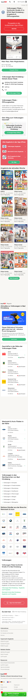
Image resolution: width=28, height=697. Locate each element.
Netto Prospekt (4, 654)
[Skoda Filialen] (24, 520)
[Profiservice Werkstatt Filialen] (24, 546)
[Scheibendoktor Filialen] (17, 514)
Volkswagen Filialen (6, 619)
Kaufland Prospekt (5, 643)
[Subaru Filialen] (4, 533)
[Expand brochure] (14, 47)
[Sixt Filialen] (4, 527)
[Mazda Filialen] (4, 520)
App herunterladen (5, 667)
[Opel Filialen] (17, 546)
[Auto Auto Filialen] (4, 553)
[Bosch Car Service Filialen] (11, 533)
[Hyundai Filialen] (24, 527)
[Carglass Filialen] (4, 540)
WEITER (14, 28)
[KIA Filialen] (24, 540)
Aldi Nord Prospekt (5, 652)
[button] (14, 54)
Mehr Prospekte (14, 278)
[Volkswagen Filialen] (4, 546)
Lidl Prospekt (4, 656)
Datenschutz (4, 687)
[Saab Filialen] (17, 540)
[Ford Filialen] (24, 514)
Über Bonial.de (4, 631)
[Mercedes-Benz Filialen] (17, 520)
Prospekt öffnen (14, 70)
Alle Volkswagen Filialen (14, 93)
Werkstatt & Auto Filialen (8, 617)
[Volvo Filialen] (11, 546)
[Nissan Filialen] (17, 533)
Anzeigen (23, 5)
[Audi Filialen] (24, 533)
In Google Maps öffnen (14, 132)
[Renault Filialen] (11, 553)
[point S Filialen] (11, 514)
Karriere (3, 635)
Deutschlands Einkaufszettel (8, 662)
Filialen (16, 615)
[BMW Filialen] (11, 520)
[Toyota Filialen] (11, 527)
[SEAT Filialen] (17, 527)
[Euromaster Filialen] (4, 514)
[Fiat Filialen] (17, 553)
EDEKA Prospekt (5, 641)
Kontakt (16, 687)
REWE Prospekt (4, 646)
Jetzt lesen (14, 339)
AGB (2, 689)
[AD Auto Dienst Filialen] (24, 553)
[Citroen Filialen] (11, 540)
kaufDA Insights (4, 665)
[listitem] (7, 183)
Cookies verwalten (18, 689)
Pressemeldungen (5, 669)
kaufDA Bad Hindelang (7, 615)
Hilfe (2, 685)
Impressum (17, 685)
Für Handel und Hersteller (7, 633)
